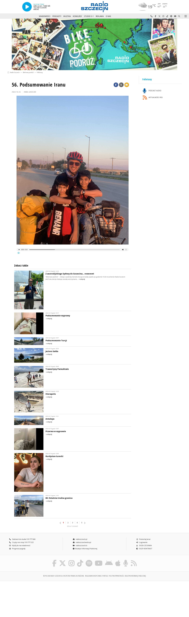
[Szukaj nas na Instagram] (71, 560)
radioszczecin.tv (81, 545)
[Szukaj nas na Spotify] (89, 560)
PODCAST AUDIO (154, 91)
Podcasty (56, 16)
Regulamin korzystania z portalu (96, 576)
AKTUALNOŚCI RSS (155, 97)
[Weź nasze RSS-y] (133, 560)
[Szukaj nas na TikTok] (80, 560)
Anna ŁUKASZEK (30, 92)
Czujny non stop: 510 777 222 (23, 542)
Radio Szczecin (15, 72)
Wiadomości (44, 16)
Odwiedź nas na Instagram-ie (163, 16)
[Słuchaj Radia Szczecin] (26, 6)
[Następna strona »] (84, 523)
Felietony (40, 72)
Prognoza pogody (18, 549)
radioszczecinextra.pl (83, 542)
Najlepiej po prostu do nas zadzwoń (151, 16)
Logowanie (143, 542)
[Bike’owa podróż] (94, 44)
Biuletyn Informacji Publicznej (86, 549)
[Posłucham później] (18, 253)
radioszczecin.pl (81, 539)
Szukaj (179, 16)
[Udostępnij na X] (121, 84)
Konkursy (77, 16)
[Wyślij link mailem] (126, 84)
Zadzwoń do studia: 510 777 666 (23, 539)
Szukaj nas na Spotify (171, 16)
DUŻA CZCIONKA (145, 545)
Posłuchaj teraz (145, 539)
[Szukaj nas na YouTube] (99, 560)
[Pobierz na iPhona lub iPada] (118, 560)
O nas (108, 16)
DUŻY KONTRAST (145, 549)
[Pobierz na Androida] (109, 560)
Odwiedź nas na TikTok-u (167, 16)
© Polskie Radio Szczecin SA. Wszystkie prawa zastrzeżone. (63, 576)
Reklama (100, 16)
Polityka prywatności (116, 576)
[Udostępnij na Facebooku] (116, 84)
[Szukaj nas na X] (62, 560)
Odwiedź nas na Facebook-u (155, 16)
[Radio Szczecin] (94, 6)
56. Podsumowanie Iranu (39, 84)
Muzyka (67, 16)
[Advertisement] (28, 598)
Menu (185, 16)
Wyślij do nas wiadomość (175, 16)
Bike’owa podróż (28, 72)
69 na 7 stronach (72, 526)
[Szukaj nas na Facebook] (54, 560)
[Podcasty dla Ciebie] (125, 560)
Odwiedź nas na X (159, 16)
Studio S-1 (89, 16)
